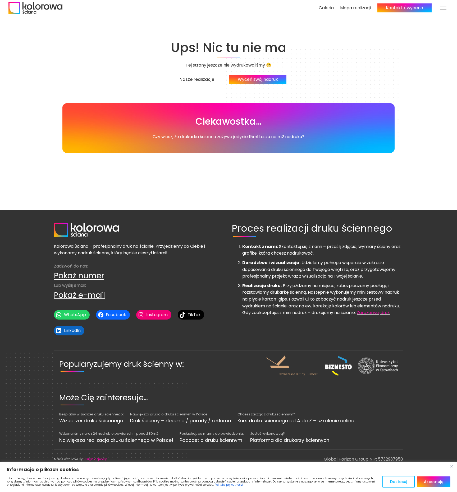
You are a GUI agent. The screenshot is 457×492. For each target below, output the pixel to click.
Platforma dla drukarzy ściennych (289, 440)
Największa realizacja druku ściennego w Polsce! (116, 440)
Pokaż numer (79, 275)
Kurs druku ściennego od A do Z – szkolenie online (295, 420)
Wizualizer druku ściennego (91, 420)
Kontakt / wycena (404, 8)
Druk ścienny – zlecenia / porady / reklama (180, 420)
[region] (228, 477)
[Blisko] (451, 466)
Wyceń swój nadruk (258, 79)
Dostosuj (398, 481)
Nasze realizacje (197, 79)
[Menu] (443, 8)
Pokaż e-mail (79, 295)
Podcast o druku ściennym (211, 440)
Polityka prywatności (229, 485)
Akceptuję (433, 481)
